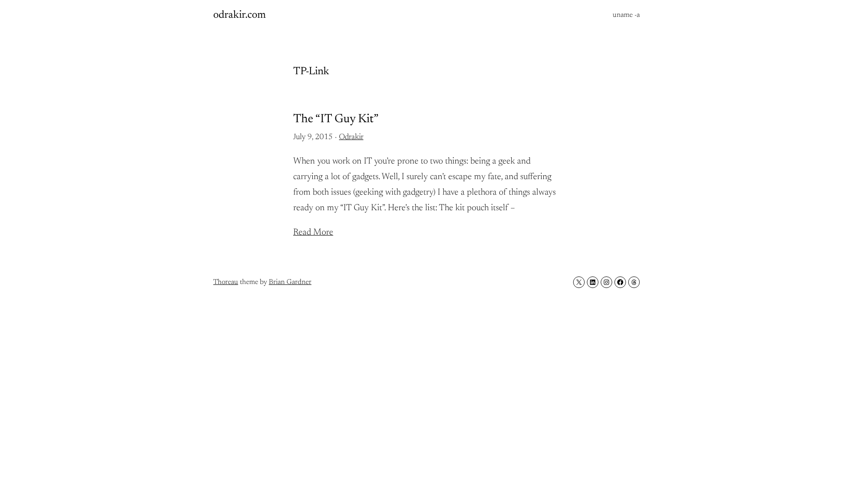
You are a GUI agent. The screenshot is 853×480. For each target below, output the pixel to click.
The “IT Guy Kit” (336, 119)
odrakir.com (239, 15)
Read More (313, 232)
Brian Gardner (290, 282)
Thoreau (225, 282)
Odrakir (351, 137)
